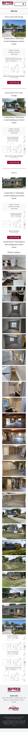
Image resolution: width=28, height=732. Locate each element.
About (22, 700)
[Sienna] (14, 175)
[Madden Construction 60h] (7, 2)
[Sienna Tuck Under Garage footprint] (14, 136)
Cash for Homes (14, 700)
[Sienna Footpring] (14, 212)
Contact (14, 702)
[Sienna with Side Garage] (14, 20)
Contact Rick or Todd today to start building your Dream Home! (14, 41)
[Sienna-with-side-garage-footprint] (14, 57)
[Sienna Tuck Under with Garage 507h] (14, 99)
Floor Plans (10, 698)
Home (4, 698)
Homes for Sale (18, 698)
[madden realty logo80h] (13, 706)
